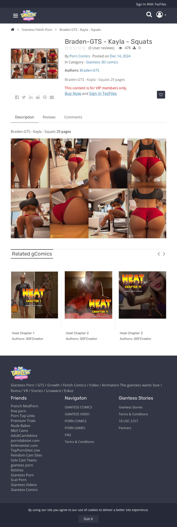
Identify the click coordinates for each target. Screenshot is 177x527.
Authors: (72, 70)
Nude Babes (20, 425)
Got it (88, 518)
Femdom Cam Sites (26, 455)
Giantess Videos (24, 484)
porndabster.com (25, 440)
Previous (158, 253)
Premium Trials (23, 420)
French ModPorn (24, 406)
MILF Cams (19, 430)
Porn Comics (80, 56)
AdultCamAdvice (24, 435)
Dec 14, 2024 (120, 56)
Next (164, 253)
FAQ (68, 435)
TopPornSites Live (25, 450)
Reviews (49, 117)
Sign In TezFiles (103, 93)
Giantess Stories (130, 407)
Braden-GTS (89, 70)
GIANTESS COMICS (78, 407)
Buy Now (73, 93)
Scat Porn (19, 479)
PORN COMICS (75, 421)
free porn (18, 411)
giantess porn (22, 465)
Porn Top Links (23, 415)
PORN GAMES (75, 428)
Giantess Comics (24, 489)
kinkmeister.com (24, 445)
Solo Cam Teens (24, 460)
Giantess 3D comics (102, 62)
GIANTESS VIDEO (77, 414)
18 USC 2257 (128, 421)
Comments (73, 117)
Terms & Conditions (79, 441)
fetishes (17, 470)
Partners (125, 428)
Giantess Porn (22, 475)
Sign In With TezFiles (151, 4)
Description (24, 117)
